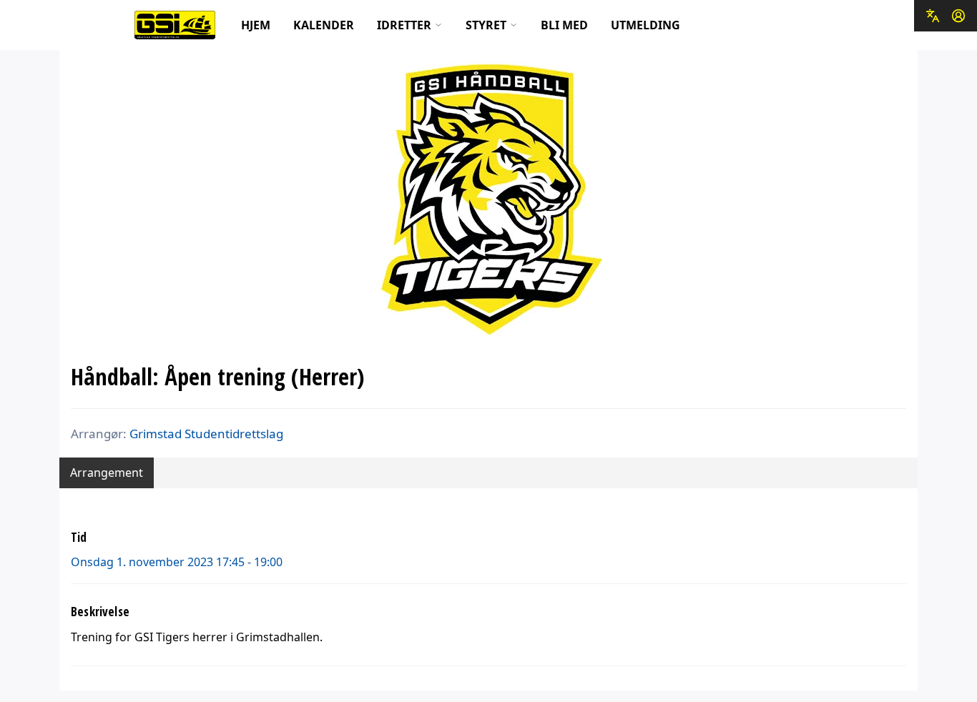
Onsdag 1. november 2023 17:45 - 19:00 (177, 562)
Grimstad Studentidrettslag (206, 433)
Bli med (564, 25)
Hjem (255, 25)
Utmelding (645, 25)
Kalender (323, 25)
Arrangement (106, 472)
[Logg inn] (958, 16)
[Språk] (933, 16)
